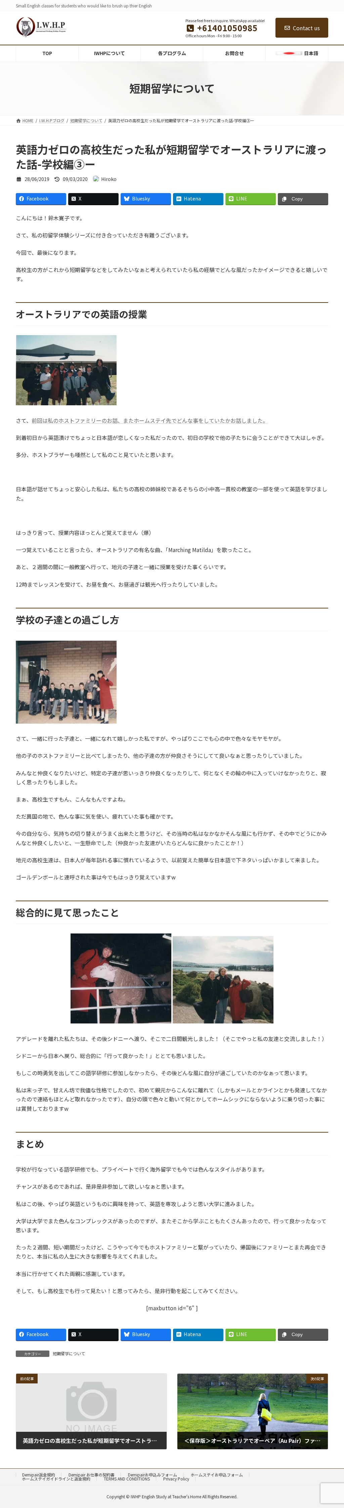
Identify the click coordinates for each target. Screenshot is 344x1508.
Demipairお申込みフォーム (152, 1474)
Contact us (306, 28)
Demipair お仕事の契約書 (92, 1474)
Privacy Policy (176, 1478)
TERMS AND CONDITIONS (127, 1478)
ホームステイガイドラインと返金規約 (56, 1478)
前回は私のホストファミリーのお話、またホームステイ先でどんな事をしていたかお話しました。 (150, 420)
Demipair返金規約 (38, 1474)
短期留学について (69, 1353)
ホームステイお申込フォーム (216, 1474)
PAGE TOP (330, 1456)
